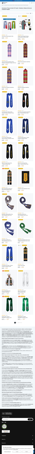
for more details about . (11, 353)
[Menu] (1, 3)
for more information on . (11, 380)
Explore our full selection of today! (11, 402)
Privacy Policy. (16, 449)
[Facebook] (2, 422)
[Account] (32, 3)
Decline (26, 451)
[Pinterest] (5, 422)
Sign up (30, 419)
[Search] (30, 3)
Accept (17, 451)
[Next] (21, 322)
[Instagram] (4, 422)
